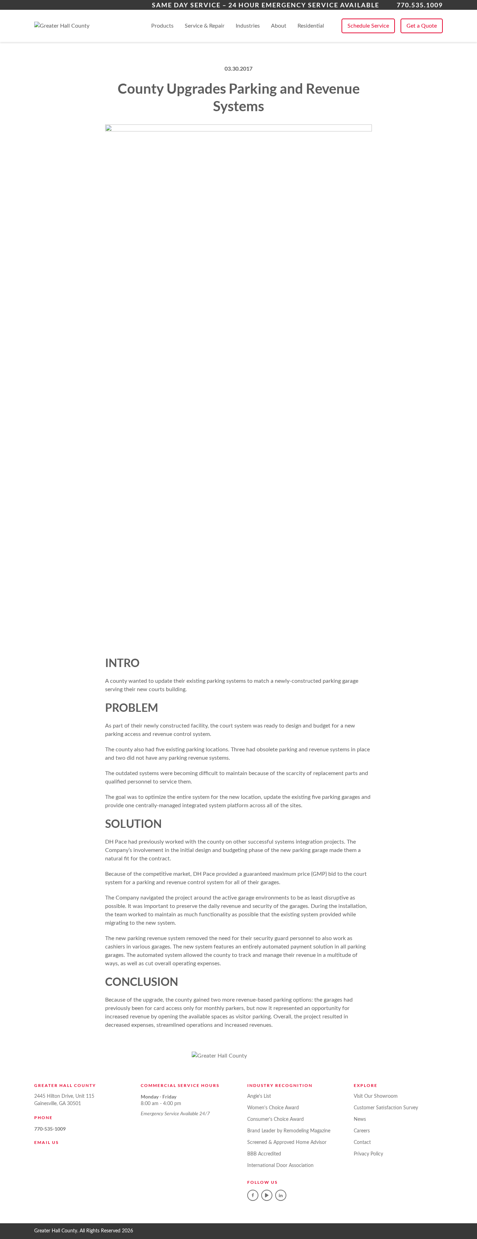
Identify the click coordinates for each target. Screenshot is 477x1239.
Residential (311, 26)
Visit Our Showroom (376, 1096)
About (278, 26)
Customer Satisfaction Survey (386, 1107)
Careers (362, 1131)
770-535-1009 (50, 1129)
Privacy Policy (368, 1154)
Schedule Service (368, 26)
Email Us (46, 1142)
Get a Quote (421, 26)
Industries (248, 26)
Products (162, 26)
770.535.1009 (420, 5)
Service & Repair (205, 26)
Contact (362, 1142)
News (360, 1119)
